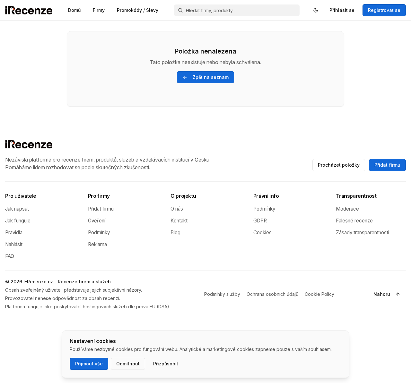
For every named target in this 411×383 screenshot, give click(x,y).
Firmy (99, 10)
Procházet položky (339, 165)
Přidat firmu (387, 165)
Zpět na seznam (211, 77)
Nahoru (381, 294)
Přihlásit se (341, 10)
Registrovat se (384, 10)
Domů (74, 10)
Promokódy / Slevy (137, 10)
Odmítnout (128, 363)
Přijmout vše (89, 363)
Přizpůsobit (165, 363)
